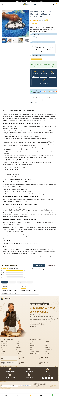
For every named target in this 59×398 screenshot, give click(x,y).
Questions (30, 282)
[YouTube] (52, 378)
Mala (17, 349)
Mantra (46, 351)
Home (3, 7)
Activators (3, 353)
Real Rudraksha (19, 351)
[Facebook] (43, 378)
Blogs (31, 343)
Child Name (47, 347)
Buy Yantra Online (19, 353)
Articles (47, 341)
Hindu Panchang (48, 349)
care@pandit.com (29, 377)
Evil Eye (17, 345)
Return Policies (22, 110)
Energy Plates (4, 345)
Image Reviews (21, 282)
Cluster (17, 343)
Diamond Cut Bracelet (10, 7)
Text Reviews (12, 282)
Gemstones (18, 347)
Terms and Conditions (34, 351)
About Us (32, 341)
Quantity (35, 34)
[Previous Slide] (1, 1)
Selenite (2, 349)
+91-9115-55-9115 (48, 371)
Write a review (39, 265)
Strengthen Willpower (48, 97)
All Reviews (4, 282)
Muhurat (47, 353)
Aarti (46, 343)
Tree (2, 347)
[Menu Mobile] (3, 4)
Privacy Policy (33, 349)
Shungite (3, 351)
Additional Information (13, 110)
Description (5, 110)
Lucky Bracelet (4, 341)
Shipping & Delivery (30, 110)
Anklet (17, 341)
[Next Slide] (57, 1)
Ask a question (51, 265)
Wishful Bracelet (4, 343)
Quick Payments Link (34, 353)
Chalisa (46, 345)
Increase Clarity (36, 97)
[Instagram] (49, 378)
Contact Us (32, 345)
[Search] (53, 4)
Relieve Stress (41, 97)
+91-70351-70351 (29, 371)
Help (31, 347)
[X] (46, 378)
